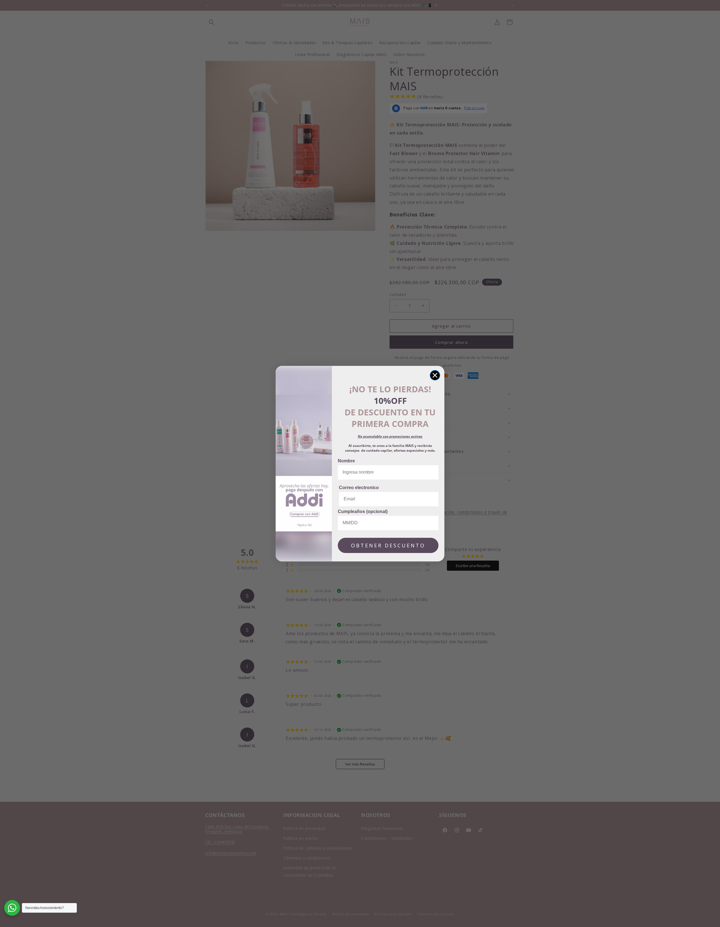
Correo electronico (359, 487)
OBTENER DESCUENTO (388, 545)
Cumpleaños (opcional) (363, 511)
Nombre (346, 460)
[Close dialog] (435, 375)
